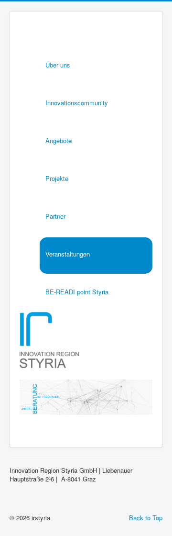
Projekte (56, 178)
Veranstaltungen (67, 253)
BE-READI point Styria (76, 291)
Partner (55, 216)
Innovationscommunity (76, 102)
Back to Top (145, 517)
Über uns (57, 64)
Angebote (58, 140)
